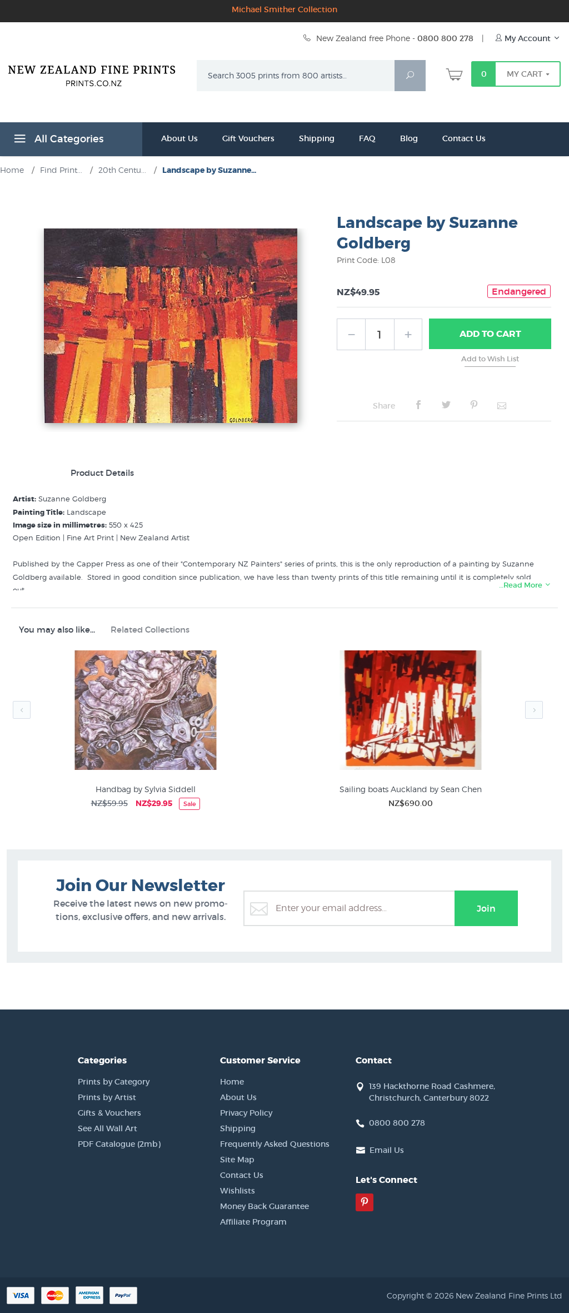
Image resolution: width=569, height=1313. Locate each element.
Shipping (317, 138)
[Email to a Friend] (501, 405)
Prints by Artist (107, 1097)
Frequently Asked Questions (275, 1144)
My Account (527, 38)
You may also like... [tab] (57, 629)
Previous (22, 710)
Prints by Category (113, 1082)
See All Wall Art (107, 1128)
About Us (179, 138)
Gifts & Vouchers (109, 1113)
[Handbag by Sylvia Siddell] (145, 712)
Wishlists (237, 1191)
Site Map (237, 1160)
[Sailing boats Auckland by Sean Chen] (410, 712)
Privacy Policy (246, 1113)
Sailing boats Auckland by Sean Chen (411, 789)
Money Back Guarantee (264, 1206)
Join (486, 908)
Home (232, 1082)
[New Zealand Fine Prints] (96, 73)
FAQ (367, 138)
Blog (409, 138)
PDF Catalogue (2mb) (119, 1144)
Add (490, 334)
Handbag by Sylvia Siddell (146, 789)
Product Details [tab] (102, 472)
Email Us (387, 1150)
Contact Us (464, 138)
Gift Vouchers (248, 138)
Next (534, 710)
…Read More (521, 585)
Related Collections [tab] (150, 629)
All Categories (67, 139)
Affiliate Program (253, 1222)
